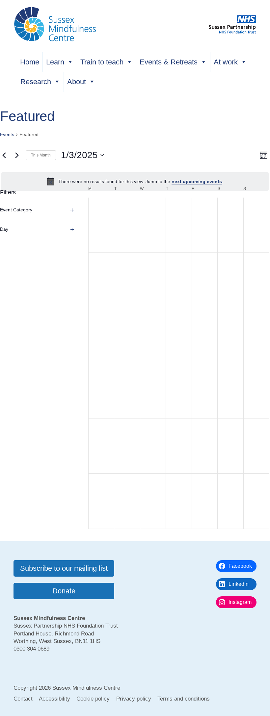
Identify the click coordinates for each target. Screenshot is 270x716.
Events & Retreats (169, 62)
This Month (41, 155)
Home (29, 62)
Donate (63, 591)
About (76, 82)
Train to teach (101, 62)
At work (226, 62)
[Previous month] (4, 155)
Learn (55, 62)
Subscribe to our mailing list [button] (64, 568)
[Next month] (17, 155)
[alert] (135, 181)
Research (35, 82)
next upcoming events (197, 181)
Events (7, 134)
